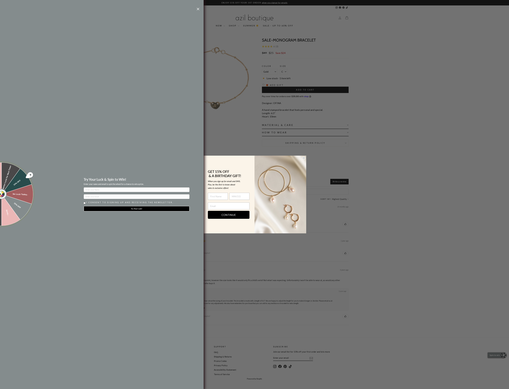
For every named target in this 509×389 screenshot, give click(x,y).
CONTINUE (228, 214)
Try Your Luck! (136, 209)
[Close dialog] (303, 158)
